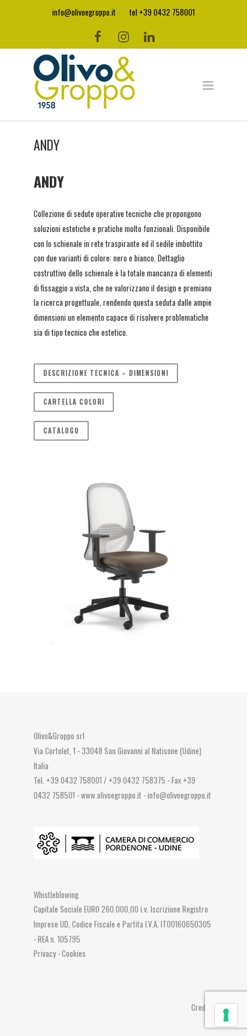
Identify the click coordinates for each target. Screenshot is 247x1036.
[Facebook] (98, 36)
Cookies (74, 953)
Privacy (46, 953)
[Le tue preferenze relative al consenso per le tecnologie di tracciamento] (226, 1015)
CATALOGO (61, 430)
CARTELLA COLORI (73, 401)
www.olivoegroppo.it (111, 795)
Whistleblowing (56, 895)
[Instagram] (123, 36)
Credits (202, 1007)
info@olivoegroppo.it (179, 795)
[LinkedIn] (149, 36)
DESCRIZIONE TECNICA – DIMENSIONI (105, 373)
